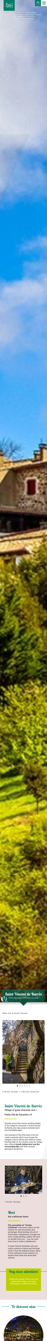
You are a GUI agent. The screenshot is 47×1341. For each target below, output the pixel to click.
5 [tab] (27, 1086)
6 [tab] (29, 1086)
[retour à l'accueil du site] (9, 5)
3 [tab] (22, 1086)
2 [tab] (20, 1086)
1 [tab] (17, 1086)
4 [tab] (25, 1086)
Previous (4, 1052)
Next (43, 1052)
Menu (44, 3)
